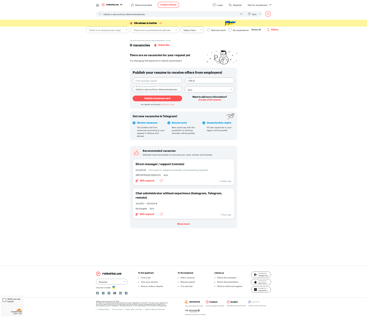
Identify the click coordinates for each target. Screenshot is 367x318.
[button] (261, 275)
